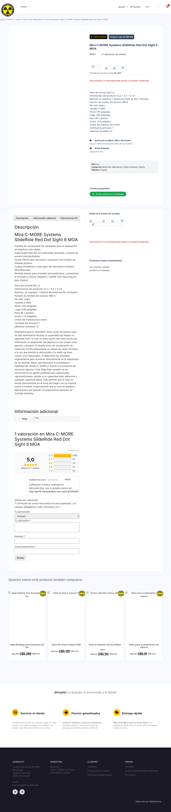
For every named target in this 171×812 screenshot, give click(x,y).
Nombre (20, 536)
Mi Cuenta (135, 7)
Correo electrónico (25, 547)
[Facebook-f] (15, 791)
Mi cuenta (130, 775)
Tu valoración (23, 521)
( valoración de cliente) (114, 54)
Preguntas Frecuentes (99, 771)
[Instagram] (22, 791)
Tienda (23, 7)
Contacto (92, 766)
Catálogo (129, 766)
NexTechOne (155, 801)
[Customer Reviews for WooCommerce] (77, 450)
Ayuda (121, 7)
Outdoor (10, 19)
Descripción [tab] (22, 218)
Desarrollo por (143, 801)
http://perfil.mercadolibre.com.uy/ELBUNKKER (53, 491)
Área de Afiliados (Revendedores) (141, 771)
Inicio (2, 19)
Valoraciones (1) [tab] (68, 218)
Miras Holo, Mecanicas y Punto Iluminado (41, 19)
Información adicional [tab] (44, 218)
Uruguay (103, 170)
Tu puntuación (22, 512)
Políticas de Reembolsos (100, 775)
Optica (18, 19)
